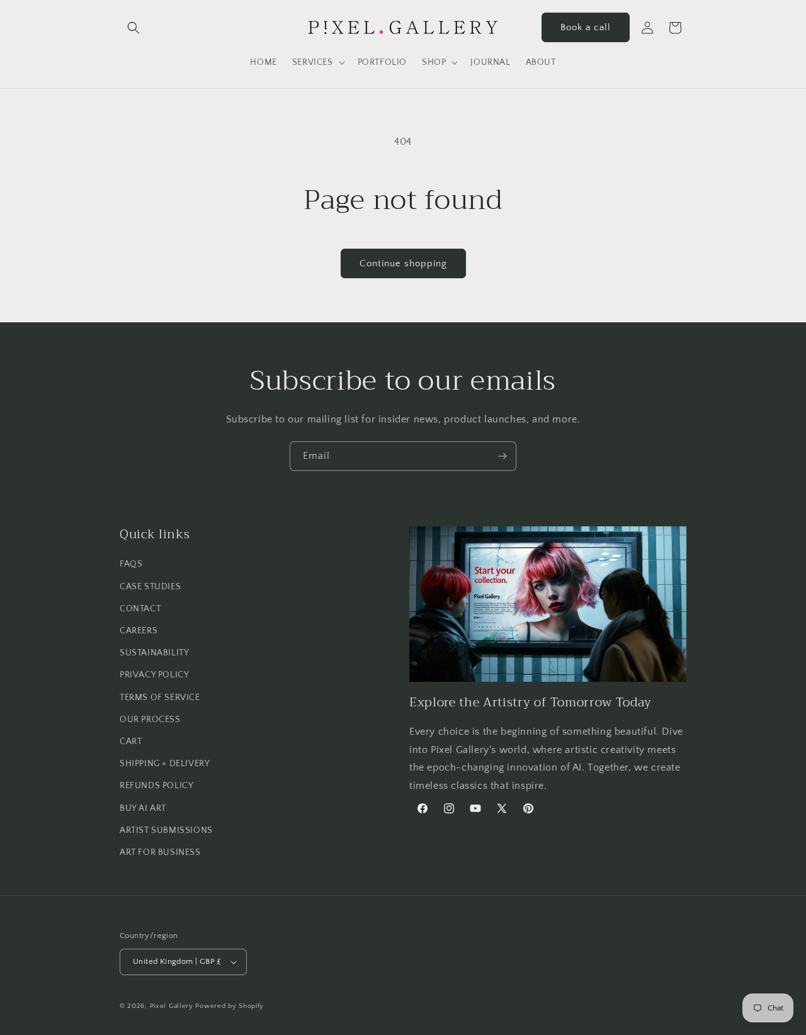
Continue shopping (403, 263)
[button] (133, 28)
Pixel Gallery (171, 1006)
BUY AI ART (143, 808)
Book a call (585, 27)
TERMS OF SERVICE (160, 698)
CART (131, 742)
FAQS (131, 564)
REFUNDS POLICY (156, 786)
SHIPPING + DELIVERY (165, 764)
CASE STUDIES (150, 587)
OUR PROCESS (150, 720)
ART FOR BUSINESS (160, 852)
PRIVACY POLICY (154, 675)
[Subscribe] (502, 456)
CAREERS (138, 631)
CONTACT (140, 609)
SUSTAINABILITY (154, 653)
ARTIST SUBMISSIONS (166, 830)
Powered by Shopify (229, 1006)
